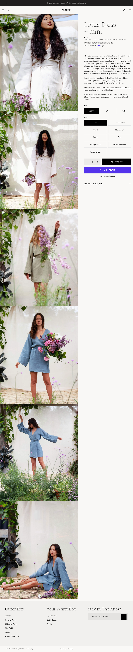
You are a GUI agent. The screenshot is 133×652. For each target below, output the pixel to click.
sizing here (108, 90)
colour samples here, (113, 87)
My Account (51, 616)
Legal (7, 632)
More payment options (107, 176)
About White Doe (12, 636)
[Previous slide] (6, 3)
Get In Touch (52, 620)
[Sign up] (124, 617)
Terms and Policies (66, 649)
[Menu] (3, 10)
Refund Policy (10, 620)
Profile (49, 624)
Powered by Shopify (26, 649)
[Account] (124, 10)
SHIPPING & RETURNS (93, 184)
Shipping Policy (11, 624)
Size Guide (9, 628)
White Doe (14, 649)
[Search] (8, 10)
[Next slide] (125, 3)
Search (8, 616)
